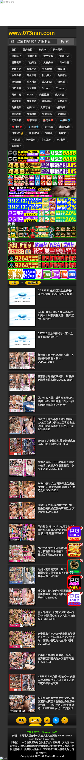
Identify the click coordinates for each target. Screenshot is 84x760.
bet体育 (49, 126)
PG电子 (61, 139)
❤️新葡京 (32, 120)
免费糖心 (62, 75)
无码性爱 (16, 120)
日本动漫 (64, 62)
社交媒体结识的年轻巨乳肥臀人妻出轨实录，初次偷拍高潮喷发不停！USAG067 (56, 594)
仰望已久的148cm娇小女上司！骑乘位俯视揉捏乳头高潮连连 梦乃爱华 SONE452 (56, 508)
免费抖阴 (16, 69)
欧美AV (43, 49)
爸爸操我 (47, 69)
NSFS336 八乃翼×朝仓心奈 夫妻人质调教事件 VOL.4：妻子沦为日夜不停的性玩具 (56, 680)
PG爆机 (49, 133)
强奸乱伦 (16, 56)
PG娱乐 (16, 139)
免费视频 (16, 107)
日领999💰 (17, 133)
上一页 (35, 720)
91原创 (61, 69)
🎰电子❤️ (48, 120)
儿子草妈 (45, 107)
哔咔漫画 (16, 101)
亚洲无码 (47, 114)
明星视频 (16, 62)
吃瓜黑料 (47, 101)
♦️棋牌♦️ (17, 126)
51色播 (61, 81)
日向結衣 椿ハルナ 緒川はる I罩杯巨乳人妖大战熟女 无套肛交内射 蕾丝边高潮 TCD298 (56, 530)
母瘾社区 (31, 69)
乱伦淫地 (31, 75)
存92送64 (46, 139)
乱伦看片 (47, 75)
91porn (46, 88)
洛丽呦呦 (60, 107)
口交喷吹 (32, 62)
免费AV (31, 107)
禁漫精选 (31, 101)
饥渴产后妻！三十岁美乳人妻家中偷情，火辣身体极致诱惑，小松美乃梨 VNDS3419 (56, 465)
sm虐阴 (62, 114)
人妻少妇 (48, 62)
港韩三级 (64, 56)
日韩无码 (57, 49)
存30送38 (31, 139)
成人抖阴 (47, 81)
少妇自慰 (16, 88)
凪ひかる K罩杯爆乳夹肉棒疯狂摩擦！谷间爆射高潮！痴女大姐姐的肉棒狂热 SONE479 (56, 401)
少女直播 (31, 88)
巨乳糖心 (16, 81)
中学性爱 (16, 75)
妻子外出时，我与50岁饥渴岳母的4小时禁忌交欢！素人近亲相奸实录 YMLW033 (56, 616)
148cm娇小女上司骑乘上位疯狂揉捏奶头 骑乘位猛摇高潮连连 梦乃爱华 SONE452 (56, 487)
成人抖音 (31, 81)
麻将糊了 (16, 146)
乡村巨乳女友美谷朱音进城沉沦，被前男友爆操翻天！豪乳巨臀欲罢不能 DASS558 (56, 551)
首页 (14, 49)
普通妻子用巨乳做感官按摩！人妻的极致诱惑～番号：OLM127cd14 (56, 358)
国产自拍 (27, 49)
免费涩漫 (44, 94)
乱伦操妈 (31, 114)
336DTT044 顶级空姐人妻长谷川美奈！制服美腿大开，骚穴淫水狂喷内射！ (56, 315)
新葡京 (62, 133)
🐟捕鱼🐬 (64, 120)
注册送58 (34, 133)
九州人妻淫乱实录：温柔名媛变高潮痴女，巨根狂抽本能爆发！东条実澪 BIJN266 (56, 573)
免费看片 (62, 101)
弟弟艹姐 (16, 94)
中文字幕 (48, 56)
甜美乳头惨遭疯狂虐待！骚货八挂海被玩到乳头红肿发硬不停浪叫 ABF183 (56, 658)
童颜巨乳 (32, 56)
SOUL (30, 94)
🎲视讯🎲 (64, 126)
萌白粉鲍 (16, 114)
